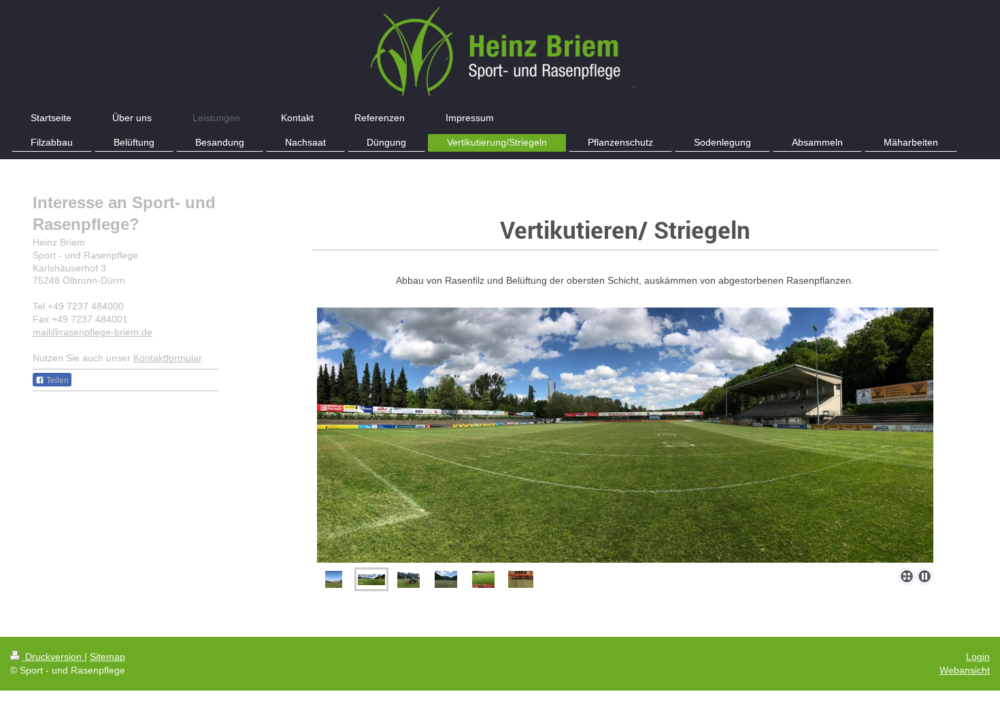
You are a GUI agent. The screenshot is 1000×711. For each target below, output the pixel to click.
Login (978, 656)
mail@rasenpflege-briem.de (92, 332)
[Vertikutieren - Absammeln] (333, 579)
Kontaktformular (167, 357)
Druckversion (53, 656)
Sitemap (107, 656)
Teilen (56, 380)
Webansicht (964, 670)
